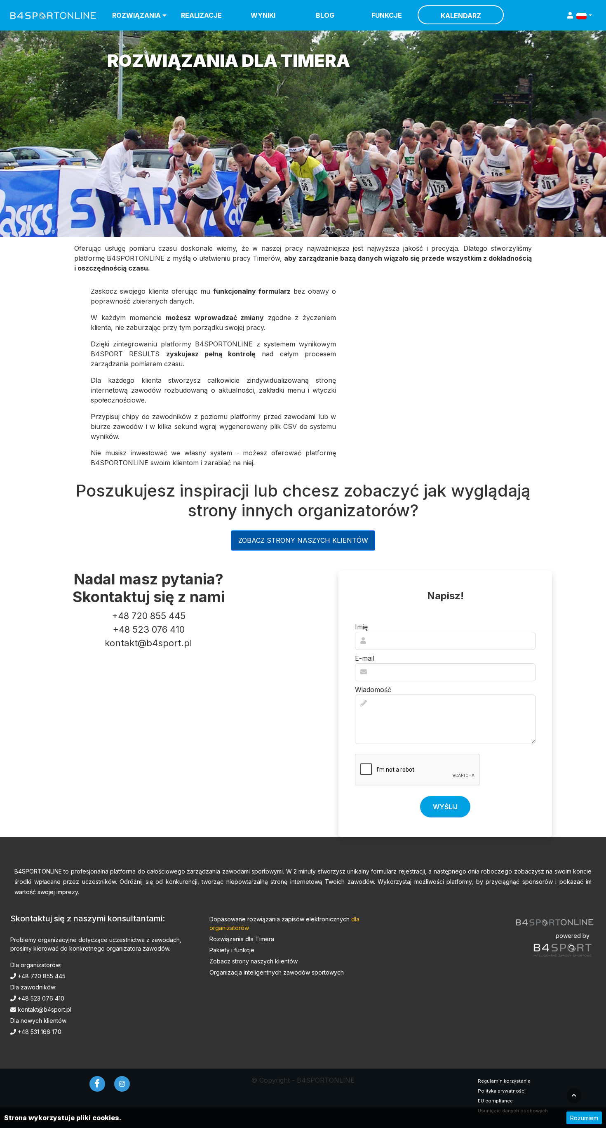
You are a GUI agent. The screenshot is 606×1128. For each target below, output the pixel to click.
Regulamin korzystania (504, 1081)
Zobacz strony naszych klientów (303, 540)
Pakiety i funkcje (231, 950)
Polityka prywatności (502, 1091)
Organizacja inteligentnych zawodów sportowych (276, 972)
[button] (584, 15)
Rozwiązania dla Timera (241, 938)
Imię (361, 627)
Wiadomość (373, 689)
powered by (573, 935)
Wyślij (445, 807)
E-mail (364, 658)
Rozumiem (584, 1117)
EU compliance (495, 1101)
